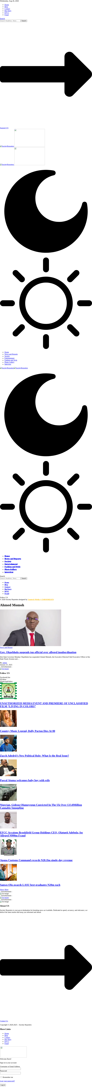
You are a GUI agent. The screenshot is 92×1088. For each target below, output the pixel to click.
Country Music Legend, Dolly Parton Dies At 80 (27, 731)
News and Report (6, 647)
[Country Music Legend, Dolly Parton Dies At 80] (8, 726)
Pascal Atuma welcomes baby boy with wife (25, 780)
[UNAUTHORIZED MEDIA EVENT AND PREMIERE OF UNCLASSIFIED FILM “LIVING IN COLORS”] (8, 699)
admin (5, 663)
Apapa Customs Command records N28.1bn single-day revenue (36, 860)
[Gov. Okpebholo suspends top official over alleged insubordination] (30, 645)
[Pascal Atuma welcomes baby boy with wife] (8, 776)
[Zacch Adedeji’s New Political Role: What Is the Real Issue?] (8, 751)
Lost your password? (7, 1081)
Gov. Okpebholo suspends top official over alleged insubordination (38, 652)
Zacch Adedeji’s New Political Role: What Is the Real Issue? (34, 755)
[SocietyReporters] (14, 368)
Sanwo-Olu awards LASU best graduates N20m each (30, 884)
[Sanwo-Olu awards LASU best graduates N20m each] (8, 880)
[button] (4, 890)
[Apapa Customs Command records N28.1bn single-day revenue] (8, 855)
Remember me (7, 1077)
